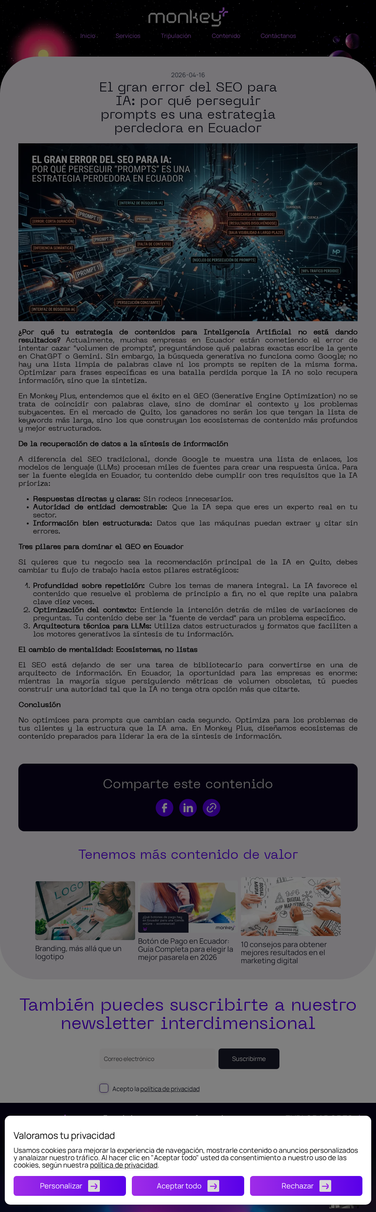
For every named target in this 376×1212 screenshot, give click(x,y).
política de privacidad (124, 1165)
